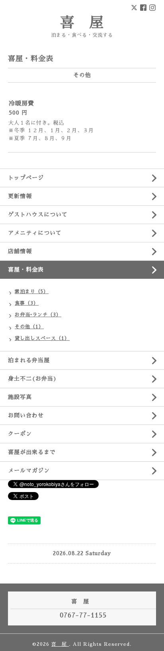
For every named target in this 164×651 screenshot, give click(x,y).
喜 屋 (82, 23)
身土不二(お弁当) (32, 378)
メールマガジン (29, 470)
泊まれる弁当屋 (29, 360)
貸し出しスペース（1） (42, 338)
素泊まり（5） (32, 291)
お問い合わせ (26, 415)
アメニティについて (35, 233)
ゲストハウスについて (38, 214)
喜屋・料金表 (26, 269)
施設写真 (20, 397)
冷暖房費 (21, 103)
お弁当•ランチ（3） (38, 314)
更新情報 (20, 196)
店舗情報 (20, 251)
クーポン (20, 434)
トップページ (26, 178)
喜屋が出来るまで (32, 452)
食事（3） (27, 303)
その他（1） (29, 326)
